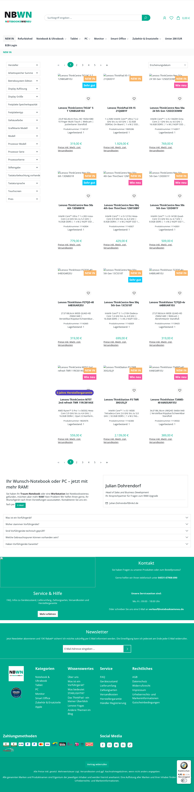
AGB (134, 677)
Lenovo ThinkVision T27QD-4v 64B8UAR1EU (167, 304)
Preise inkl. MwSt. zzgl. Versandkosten (69, 149)
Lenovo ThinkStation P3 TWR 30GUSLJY (121, 401)
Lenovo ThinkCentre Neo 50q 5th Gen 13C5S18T (121, 304)
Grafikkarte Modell (18, 128)
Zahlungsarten (108, 690)
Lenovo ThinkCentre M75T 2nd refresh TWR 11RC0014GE (76, 401)
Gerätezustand (108, 681)
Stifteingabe (14, 167)
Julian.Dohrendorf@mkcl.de (123, 503)
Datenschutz (139, 681)
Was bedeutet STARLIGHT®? (76, 691)
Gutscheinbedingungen (146, 702)
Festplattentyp (15, 112)
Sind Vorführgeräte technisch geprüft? (25, 530)
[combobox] (93, 18)
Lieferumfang (108, 685)
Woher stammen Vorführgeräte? (22, 524)
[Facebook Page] (102, 745)
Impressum (139, 690)
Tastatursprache (16, 183)
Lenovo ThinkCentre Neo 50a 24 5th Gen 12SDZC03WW (167, 109)
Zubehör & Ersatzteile (48, 702)
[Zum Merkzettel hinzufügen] (88, 99)
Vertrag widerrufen (97, 764)
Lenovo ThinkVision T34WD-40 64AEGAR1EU (167, 401)
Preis (10, 198)
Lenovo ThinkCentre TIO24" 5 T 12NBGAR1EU (75, 109)
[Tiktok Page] (130, 745)
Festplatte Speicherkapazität (22, 104)
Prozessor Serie (16, 151)
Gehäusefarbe (15, 120)
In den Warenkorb (75, 158)
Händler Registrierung (113, 703)
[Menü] (189, 762)
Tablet (39, 685)
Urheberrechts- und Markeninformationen (145, 696)
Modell (11, 135)
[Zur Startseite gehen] (18, 18)
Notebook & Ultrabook (42, 678)
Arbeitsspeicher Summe (20, 72)
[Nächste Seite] (101, 65)
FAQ (102, 677)
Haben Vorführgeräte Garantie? (22, 543)
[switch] (184, 780)
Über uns (73, 677)
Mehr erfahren (48, 613)
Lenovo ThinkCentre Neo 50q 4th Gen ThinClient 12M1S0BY (121, 207)
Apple (38, 707)
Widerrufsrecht (141, 685)
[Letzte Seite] (107, 65)
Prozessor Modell (17, 143)
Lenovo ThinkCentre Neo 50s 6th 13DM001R (76, 207)
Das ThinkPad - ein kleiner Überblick (78, 699)
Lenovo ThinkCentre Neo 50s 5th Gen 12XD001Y (167, 207)
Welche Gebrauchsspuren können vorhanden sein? (32, 537)
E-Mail (20, 505)
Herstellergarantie (111, 698)
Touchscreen (14, 191)
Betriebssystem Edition (20, 80)
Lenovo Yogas (76, 705)
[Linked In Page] (123, 745)
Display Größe (15, 96)
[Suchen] (146, 18)
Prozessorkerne (16, 159)
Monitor (40, 693)
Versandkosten (109, 694)
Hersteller (13, 65)
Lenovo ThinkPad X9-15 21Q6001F (121, 109)
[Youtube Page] (116, 745)
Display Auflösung (17, 88)
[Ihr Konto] (164, 18)
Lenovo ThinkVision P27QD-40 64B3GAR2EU (76, 304)
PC (36, 689)
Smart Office (42, 698)
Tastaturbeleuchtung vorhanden (24, 175)
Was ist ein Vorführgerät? (19, 517)
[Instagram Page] (109, 745)
